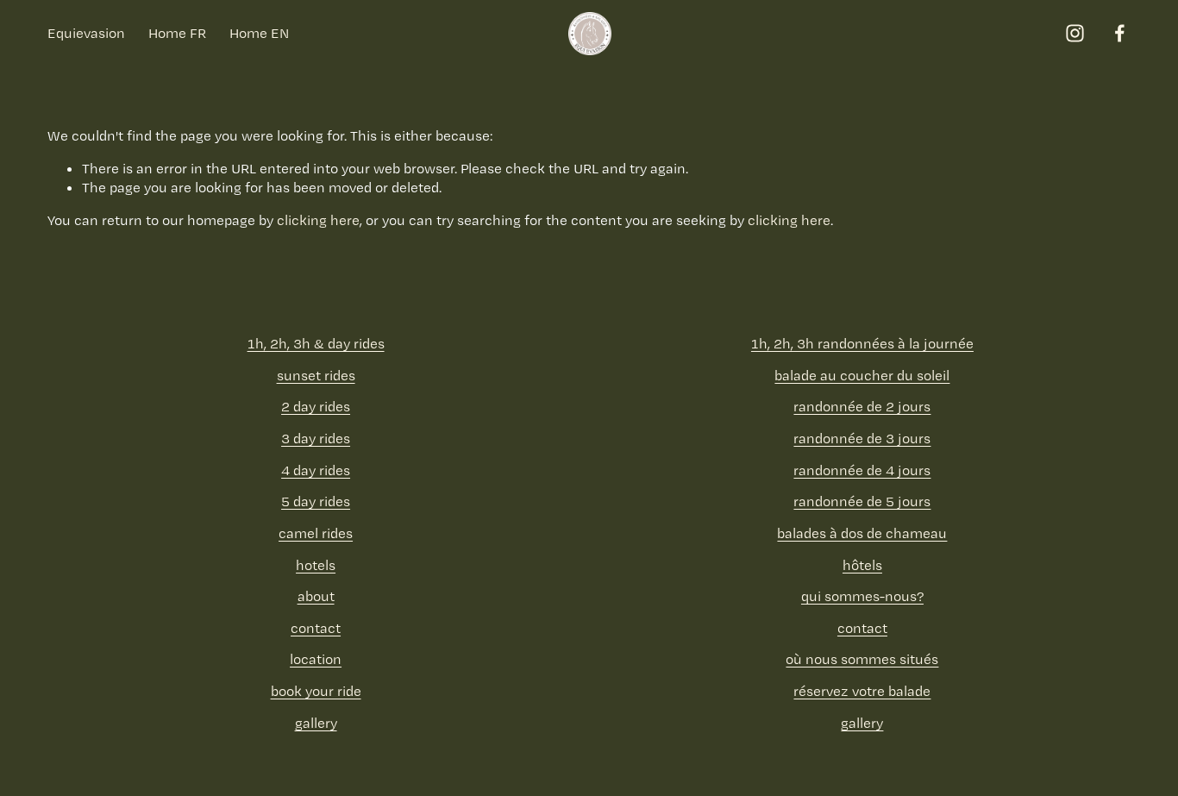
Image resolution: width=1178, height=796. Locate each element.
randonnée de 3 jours (861, 438)
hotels (315, 564)
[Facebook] (1120, 33)
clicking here (318, 220)
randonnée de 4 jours (861, 470)
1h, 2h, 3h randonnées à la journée (862, 343)
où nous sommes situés (862, 659)
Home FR (177, 32)
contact (316, 627)
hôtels (862, 564)
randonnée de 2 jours (861, 406)
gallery (316, 722)
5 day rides (315, 501)
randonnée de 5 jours (861, 501)
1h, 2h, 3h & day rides (316, 343)
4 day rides (315, 470)
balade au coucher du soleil (861, 375)
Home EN (259, 32)
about (316, 596)
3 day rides (315, 438)
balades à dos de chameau (862, 533)
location (315, 659)
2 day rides (315, 406)
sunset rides (316, 375)
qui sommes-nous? (862, 596)
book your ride (316, 690)
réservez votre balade (861, 690)
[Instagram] (1075, 33)
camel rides (316, 533)
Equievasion (86, 32)
